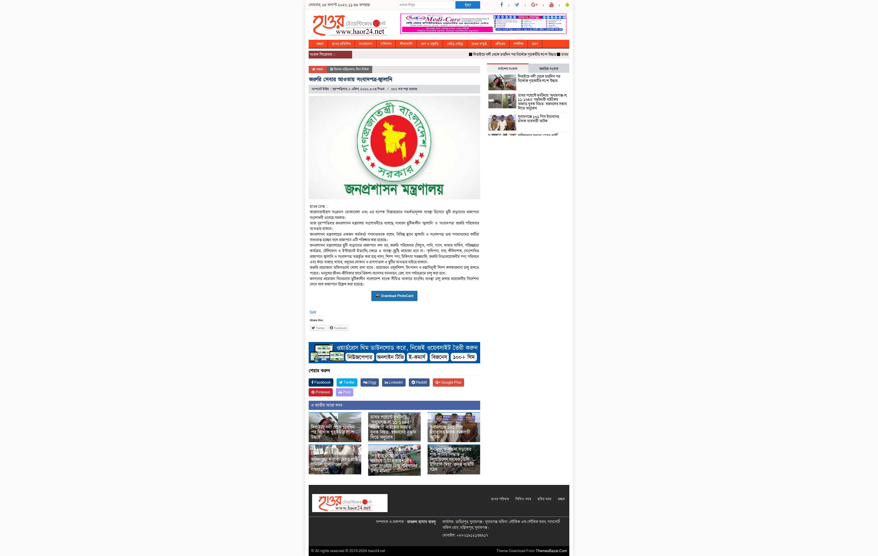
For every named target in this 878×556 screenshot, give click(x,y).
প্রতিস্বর (500, 43)
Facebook (322, 382)
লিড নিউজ (362, 69)
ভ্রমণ (535, 43)
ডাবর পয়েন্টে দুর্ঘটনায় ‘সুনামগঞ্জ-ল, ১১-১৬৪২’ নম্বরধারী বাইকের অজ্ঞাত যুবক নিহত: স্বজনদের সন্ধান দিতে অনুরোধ (393, 427)
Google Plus (450, 382)
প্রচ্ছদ (320, 43)
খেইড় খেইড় (455, 43)
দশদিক (518, 43)
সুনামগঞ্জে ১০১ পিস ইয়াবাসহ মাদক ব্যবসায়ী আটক (450, 432)
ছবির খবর (544, 499)
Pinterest (322, 392)
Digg (371, 382)
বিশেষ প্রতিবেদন (344, 69)
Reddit (421, 382)
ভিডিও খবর (523, 499)
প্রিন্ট (313, 312)
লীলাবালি (406, 43)
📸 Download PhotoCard (394, 296)
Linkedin (395, 382)
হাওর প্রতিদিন (341, 43)
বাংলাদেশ (365, 43)
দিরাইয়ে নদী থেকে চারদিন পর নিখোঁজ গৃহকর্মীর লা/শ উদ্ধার (499, 54)
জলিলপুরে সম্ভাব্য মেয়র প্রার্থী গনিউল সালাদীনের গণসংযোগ (335, 465)
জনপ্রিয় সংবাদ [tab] (548, 68)
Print (346, 392)
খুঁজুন (468, 5)
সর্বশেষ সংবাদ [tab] (507, 68)
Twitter (349, 382)
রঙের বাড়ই (479, 43)
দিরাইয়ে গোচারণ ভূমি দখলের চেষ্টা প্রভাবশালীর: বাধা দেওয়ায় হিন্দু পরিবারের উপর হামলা (394, 463)
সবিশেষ (386, 43)
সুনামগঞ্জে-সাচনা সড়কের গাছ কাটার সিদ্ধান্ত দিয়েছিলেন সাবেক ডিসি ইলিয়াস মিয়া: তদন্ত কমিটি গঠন (452, 459)
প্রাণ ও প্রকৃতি (430, 43)
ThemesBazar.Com (551, 550)
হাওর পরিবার (500, 499)
